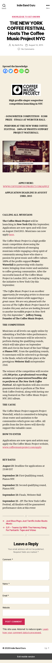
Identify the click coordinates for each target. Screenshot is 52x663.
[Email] (26, 71)
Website (6, 608)
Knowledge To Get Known (26, 17)
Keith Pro (19, 45)
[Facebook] (5, 71)
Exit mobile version (26, 656)
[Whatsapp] (21, 71)
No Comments (27, 49)
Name (6, 584)
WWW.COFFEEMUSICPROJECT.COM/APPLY (26, 186)
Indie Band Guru (26, 5)
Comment (8, 559)
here (11, 234)
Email (6, 596)
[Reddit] (16, 71)
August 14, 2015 (36, 45)
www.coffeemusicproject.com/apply (22, 447)
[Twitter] (10, 71)
